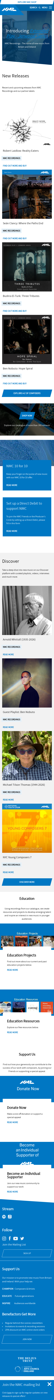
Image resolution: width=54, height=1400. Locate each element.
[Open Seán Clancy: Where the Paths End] (27, 194)
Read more (12, 970)
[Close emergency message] (50, 1384)
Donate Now (16, 1108)
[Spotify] (5, 1218)
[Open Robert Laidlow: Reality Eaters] (27, 121)
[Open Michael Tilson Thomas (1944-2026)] (27, 755)
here (9, 1393)
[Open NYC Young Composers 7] (27, 828)
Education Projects (21, 955)
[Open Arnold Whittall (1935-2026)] (27, 610)
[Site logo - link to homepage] (12, 9)
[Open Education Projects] (27, 936)
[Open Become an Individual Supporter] (27, 1155)
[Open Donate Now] (27, 1089)
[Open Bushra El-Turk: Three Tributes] (27, 266)
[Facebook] (10, 1240)
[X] (23, 1240)
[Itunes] (11, 1218)
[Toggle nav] (50, 7)
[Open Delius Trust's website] (27, 1359)
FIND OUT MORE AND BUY (15, 166)
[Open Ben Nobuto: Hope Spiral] (27, 339)
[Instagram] (5, 1240)
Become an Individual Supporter (23, 1175)
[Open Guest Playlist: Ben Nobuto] (27, 683)
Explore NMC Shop (27, 2)
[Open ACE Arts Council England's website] (27, 1369)
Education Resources (23, 1021)
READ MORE (11, 485)
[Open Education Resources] (27, 1002)
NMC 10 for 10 (17, 466)
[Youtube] (16, 1239)
